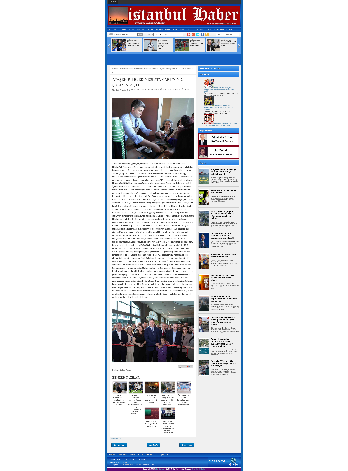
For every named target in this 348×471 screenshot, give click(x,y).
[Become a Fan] (202, 34)
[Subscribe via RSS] (207, 34)
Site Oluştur (159, 469)
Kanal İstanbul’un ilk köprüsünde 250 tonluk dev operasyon (224, 298)
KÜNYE (229, 30)
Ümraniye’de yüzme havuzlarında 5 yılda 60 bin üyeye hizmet (183, 400)
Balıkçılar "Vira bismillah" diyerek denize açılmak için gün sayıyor (223, 363)
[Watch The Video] (188, 34)
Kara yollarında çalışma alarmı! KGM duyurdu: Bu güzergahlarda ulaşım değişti (223, 214)
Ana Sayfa (112, 1)
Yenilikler (148, 455)
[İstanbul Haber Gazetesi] (174, 23)
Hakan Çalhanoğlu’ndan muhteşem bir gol (133, 43)
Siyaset (131, 30)
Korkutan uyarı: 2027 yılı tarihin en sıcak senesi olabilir (222, 277)
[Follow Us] (197, 34)
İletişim (132, 455)
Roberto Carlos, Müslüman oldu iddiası (223, 191)
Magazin (140, 30)
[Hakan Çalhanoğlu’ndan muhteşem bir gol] (119, 51)
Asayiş (208, 30)
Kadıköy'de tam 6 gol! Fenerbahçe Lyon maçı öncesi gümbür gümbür (219, 107)
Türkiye (191, 30)
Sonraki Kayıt (119, 445)
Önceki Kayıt (187, 445)
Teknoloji (149, 30)
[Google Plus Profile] (193, 34)
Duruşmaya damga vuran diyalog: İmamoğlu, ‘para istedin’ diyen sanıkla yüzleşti (223, 320)
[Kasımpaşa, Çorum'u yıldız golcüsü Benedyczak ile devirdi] (150, 51)
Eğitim (167, 30)
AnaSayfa (112, 455)
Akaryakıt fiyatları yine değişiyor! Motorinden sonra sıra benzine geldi (219, 90)
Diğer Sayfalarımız (162, 455)
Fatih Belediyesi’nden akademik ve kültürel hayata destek (119, 400)
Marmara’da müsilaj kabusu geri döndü (151, 423)
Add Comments (115, 439)
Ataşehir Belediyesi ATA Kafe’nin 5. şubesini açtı (147, 82)
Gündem (116, 30)
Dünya (182, 30)
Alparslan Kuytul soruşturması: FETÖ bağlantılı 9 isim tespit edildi (221, 124)
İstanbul (200, 30)
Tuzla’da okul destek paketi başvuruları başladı (223, 255)
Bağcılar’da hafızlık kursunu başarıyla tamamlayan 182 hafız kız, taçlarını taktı (167, 427)
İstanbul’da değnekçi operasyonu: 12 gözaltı (151, 398)
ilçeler (178, 89)
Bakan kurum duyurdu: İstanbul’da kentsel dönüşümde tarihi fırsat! (222, 235)
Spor (124, 30)
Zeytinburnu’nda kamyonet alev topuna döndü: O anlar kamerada (167, 400)
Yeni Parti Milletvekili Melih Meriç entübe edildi (228, 43)
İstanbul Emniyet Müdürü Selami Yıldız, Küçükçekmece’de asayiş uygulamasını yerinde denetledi (135, 404)
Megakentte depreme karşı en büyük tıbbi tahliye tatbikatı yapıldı (223, 171)
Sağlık (175, 30)
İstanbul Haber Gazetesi (132, 465)
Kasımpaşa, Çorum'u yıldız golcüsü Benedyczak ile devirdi (163, 45)
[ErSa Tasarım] (223, 466)
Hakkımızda (123, 455)
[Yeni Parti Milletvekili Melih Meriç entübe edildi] (213, 51)
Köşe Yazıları (219, 30)
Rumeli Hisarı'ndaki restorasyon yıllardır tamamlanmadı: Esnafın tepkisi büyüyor (222, 342)
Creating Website (198, 469)
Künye (140, 455)
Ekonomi (159, 30)
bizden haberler (153, 89)
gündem (163, 89)
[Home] (109, 30)
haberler (170, 89)
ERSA (125, 462)
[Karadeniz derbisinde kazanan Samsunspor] (182, 51)
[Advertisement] (220, 386)
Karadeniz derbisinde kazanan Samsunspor (197, 43)
